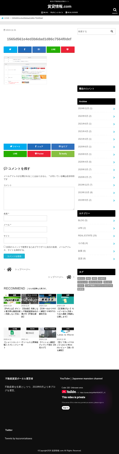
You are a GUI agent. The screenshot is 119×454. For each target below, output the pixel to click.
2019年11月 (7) (85, 185)
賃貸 (82, 258)
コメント (8, 185)
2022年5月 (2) (84, 116)
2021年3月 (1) (84, 139)
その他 (83, 243)
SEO (94, 278)
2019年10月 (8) (85, 192)
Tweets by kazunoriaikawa (18, 438)
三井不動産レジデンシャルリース (99, 286)
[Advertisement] (39, 113)
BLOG (82, 220)
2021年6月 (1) (84, 124)
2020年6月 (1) (84, 147)
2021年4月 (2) (84, 131)
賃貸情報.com (59, 6)
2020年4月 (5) (84, 162)
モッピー (107, 282)
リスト (80, 286)
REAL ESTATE (87, 235)
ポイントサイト (95, 282)
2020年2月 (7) (84, 177)
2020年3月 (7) (84, 169)
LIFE (82, 228)
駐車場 (80, 289)
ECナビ (81, 278)
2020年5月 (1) (84, 154)
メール (7, 225)
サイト (7, 236)
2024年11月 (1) (85, 108)
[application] (85, 399)
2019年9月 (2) (84, 200)
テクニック (82, 282)
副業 (82, 251)
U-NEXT (102, 278)
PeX (88, 278)
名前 (6, 213)
